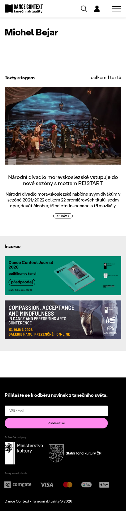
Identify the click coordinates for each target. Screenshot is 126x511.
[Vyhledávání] (84, 9)
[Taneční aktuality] (24, 8)
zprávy (63, 216)
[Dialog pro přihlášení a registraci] (97, 9)
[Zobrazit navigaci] (116, 9)
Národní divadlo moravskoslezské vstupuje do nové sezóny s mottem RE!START (63, 180)
